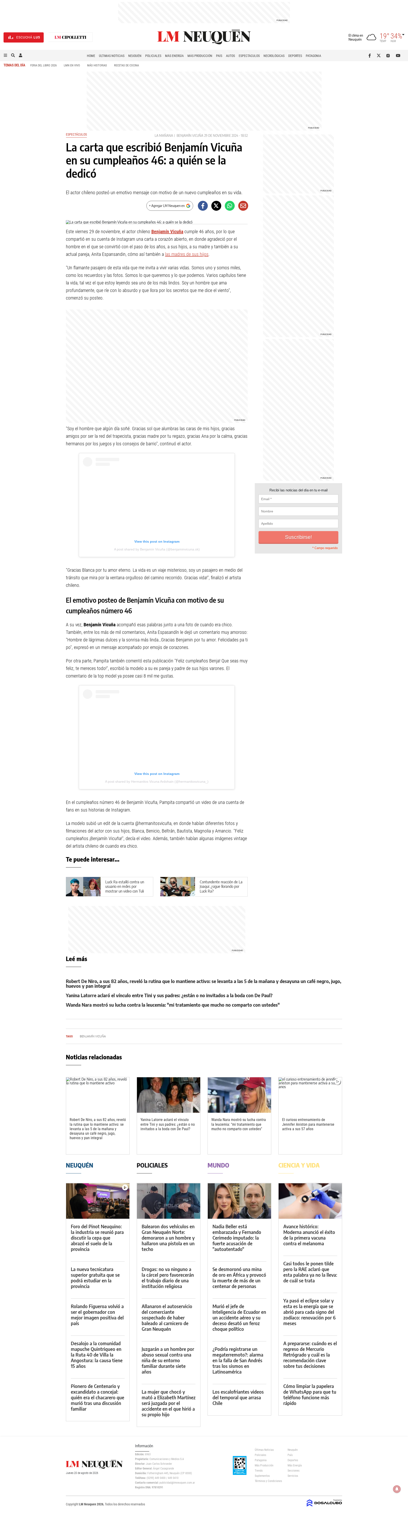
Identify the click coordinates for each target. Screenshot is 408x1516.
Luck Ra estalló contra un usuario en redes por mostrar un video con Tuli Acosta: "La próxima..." (124, 889)
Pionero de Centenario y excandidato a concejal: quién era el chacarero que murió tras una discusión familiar (97, 1397)
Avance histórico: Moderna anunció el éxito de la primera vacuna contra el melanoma (309, 1234)
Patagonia (313, 55)
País (219, 55)
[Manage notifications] (397, 1489)
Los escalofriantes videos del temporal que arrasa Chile (238, 1397)
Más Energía (174, 55)
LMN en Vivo (72, 65)
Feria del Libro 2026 (43, 65)
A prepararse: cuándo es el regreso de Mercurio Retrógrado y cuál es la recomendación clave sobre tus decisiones (310, 1354)
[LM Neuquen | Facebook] (371, 55)
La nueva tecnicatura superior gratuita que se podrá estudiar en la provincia (95, 1277)
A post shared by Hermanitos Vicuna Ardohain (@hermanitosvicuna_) (156, 781)
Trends (259, 1470)
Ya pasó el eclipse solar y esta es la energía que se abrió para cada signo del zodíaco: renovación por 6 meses (309, 1311)
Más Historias (97, 65)
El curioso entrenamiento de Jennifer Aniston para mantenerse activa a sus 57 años (308, 1124)
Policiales (153, 55)
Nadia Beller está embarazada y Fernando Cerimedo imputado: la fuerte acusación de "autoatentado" (236, 1237)
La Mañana (164, 135)
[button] (5, 55)
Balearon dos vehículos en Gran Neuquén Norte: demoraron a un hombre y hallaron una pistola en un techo (168, 1237)
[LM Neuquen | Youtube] (398, 55)
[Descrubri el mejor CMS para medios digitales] (324, 1507)
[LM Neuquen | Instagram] (389, 55)
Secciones (293, 1470)
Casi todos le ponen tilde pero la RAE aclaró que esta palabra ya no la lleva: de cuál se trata (310, 1271)
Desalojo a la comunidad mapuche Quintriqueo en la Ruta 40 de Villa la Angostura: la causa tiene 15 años (97, 1354)
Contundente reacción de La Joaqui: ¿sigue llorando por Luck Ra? (221, 886)
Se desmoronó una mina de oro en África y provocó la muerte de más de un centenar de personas (239, 1277)
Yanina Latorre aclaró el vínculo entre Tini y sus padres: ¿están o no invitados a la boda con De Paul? (169, 995)
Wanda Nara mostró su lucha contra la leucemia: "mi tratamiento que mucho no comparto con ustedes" (173, 1005)
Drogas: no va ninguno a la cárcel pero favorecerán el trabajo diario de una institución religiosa (168, 1277)
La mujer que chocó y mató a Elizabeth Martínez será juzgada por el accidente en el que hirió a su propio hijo (169, 1403)
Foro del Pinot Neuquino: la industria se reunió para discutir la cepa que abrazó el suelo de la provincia (97, 1237)
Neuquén (134, 55)
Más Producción (199, 55)
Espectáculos (249, 55)
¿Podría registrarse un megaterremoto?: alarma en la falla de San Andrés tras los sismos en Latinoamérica (237, 1360)
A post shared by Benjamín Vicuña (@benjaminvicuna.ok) (157, 549)
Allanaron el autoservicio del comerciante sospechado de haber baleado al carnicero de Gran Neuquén (167, 1317)
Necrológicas (274, 55)
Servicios (293, 1475)
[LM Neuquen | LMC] (70, 37)
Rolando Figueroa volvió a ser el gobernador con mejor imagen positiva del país (97, 1314)
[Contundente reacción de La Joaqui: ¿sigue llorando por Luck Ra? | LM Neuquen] (177, 887)
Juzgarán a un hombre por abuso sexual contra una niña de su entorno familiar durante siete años (168, 1360)
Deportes (295, 55)
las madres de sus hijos (186, 254)
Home (91, 55)
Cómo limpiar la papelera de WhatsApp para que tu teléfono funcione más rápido (309, 1394)
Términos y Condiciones (267, 1481)
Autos (230, 55)
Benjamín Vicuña (190, 135)
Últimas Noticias (111, 55)
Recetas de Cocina (126, 65)
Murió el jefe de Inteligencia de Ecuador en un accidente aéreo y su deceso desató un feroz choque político (239, 1317)
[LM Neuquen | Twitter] (380, 55)
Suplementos (262, 1475)
